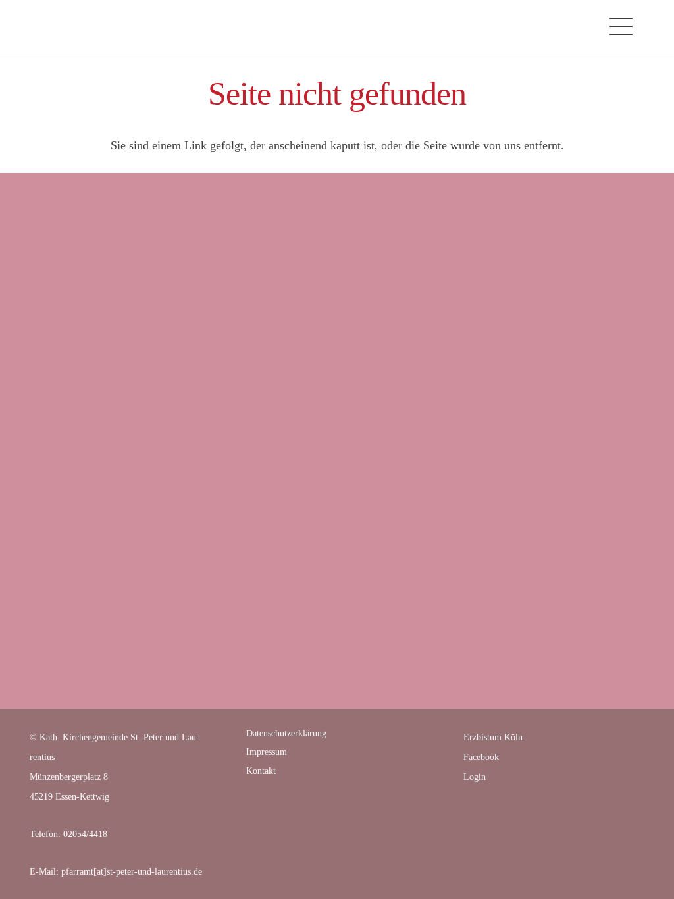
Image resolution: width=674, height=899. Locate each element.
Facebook (481, 757)
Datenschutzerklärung (286, 733)
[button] (621, 26)
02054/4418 (85, 834)
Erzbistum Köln (493, 737)
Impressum (266, 752)
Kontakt (261, 771)
